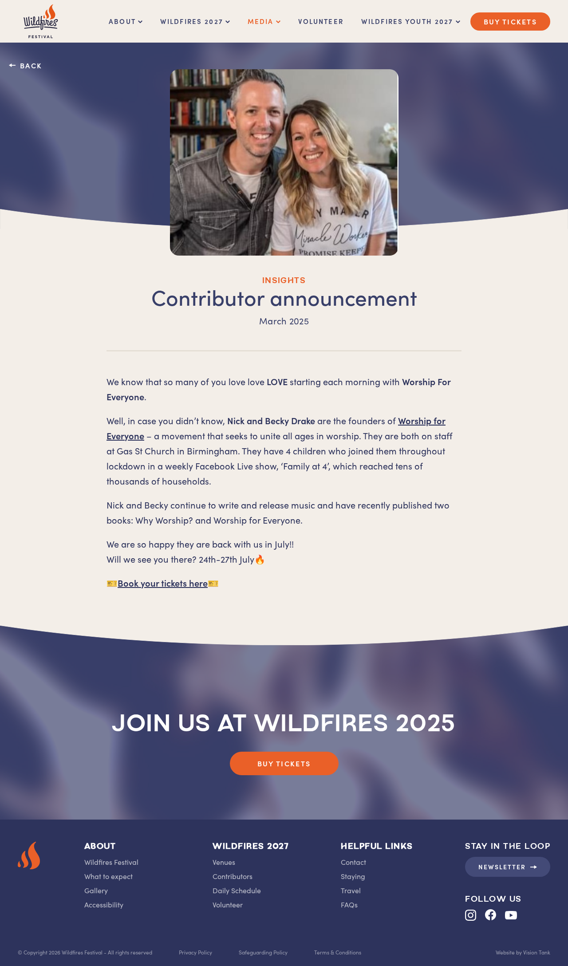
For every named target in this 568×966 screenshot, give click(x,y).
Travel (351, 890)
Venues (224, 862)
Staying (353, 876)
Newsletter (502, 866)
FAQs (349, 904)
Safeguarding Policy (263, 952)
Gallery (96, 890)
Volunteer (320, 21)
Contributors (232, 876)
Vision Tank (536, 952)
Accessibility (103, 904)
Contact (353, 862)
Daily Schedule (237, 890)
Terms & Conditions (337, 952)
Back (31, 65)
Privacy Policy (195, 952)
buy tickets (510, 21)
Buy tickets (284, 763)
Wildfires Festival (111, 862)
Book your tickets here (163, 582)
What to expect (108, 876)
